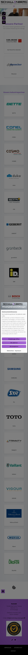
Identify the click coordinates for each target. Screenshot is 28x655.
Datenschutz (10, 350)
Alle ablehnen (14, 343)
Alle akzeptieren (14, 346)
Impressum (18, 350)
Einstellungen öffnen (14, 339)
